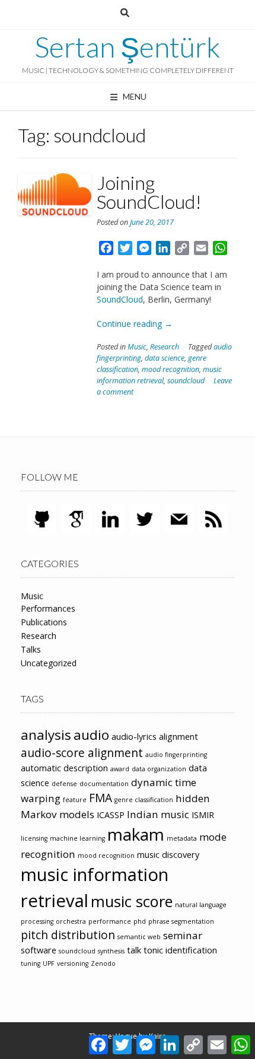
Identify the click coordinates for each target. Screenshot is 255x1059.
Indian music (158, 814)
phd (139, 921)
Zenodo (103, 963)
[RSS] (213, 518)
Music (137, 347)
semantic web (139, 937)
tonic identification (180, 950)
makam (135, 834)
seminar (182, 935)
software (38, 950)
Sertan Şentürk (127, 47)
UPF (49, 963)
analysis (46, 735)
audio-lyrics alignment (154, 736)
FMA (100, 798)
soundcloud (186, 381)
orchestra (71, 921)
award (119, 769)
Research (164, 347)
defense (64, 784)
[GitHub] (42, 518)
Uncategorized (48, 663)
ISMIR (203, 815)
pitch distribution (68, 935)
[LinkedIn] (110, 518)
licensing (34, 838)
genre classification (143, 800)
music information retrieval (159, 375)
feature (75, 800)
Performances (48, 608)
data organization (159, 769)
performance (109, 921)
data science (164, 358)
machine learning (77, 838)
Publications (44, 622)
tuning (30, 963)
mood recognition (170, 369)
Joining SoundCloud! (149, 192)
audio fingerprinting (176, 754)
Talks (31, 649)
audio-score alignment (82, 753)
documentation (104, 784)
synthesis (111, 951)
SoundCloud (120, 299)
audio (91, 735)
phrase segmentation (181, 921)
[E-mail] (179, 518)
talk (134, 950)
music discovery (168, 854)
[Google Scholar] (76, 518)
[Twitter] (145, 518)
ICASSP (111, 815)
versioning (72, 963)
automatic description (64, 768)
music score (132, 901)
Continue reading (135, 323)
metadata (182, 838)
